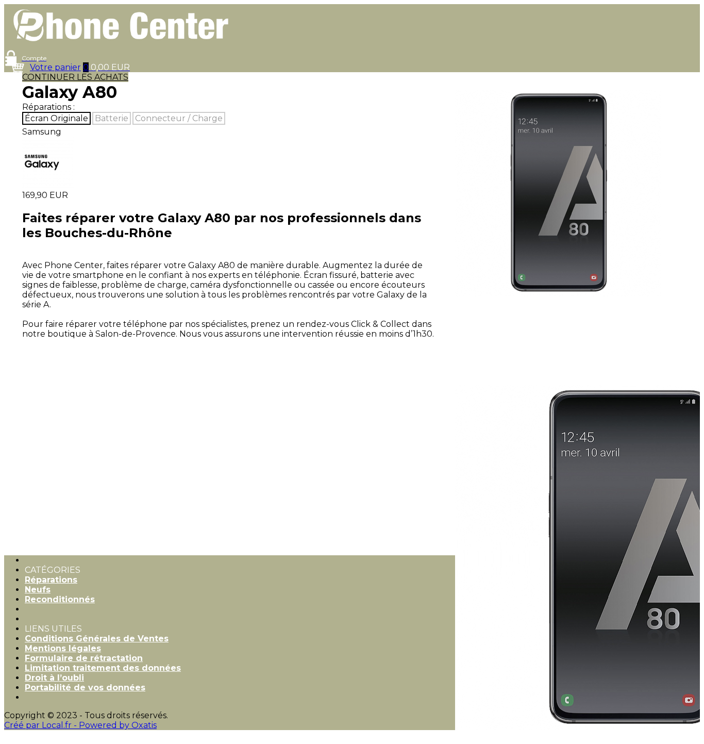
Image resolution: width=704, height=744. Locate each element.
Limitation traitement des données (103, 668)
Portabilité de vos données (85, 687)
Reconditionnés (60, 599)
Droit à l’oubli (54, 678)
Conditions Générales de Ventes (97, 638)
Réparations (51, 580)
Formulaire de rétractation (84, 658)
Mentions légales (63, 648)
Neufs (38, 589)
